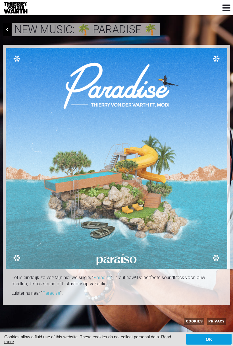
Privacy (216, 321)
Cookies (194, 321)
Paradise (102, 277)
